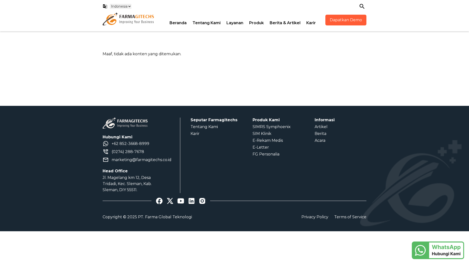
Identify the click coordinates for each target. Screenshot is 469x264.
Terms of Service (350, 217)
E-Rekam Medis (268, 140)
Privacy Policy (314, 217)
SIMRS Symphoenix (272, 126)
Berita (320, 133)
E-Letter (261, 147)
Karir (311, 23)
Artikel (321, 126)
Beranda (178, 23)
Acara (320, 140)
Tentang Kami (206, 23)
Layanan (234, 23)
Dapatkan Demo (346, 20)
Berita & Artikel (285, 23)
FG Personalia (266, 154)
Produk (256, 23)
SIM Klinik (262, 133)
